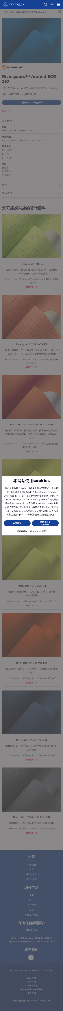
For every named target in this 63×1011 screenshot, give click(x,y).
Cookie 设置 (40, 531)
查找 (46, 4)
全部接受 (17, 523)
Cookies (30, 531)
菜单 (59, 4)
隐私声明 (21, 531)
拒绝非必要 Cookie (45, 523)
